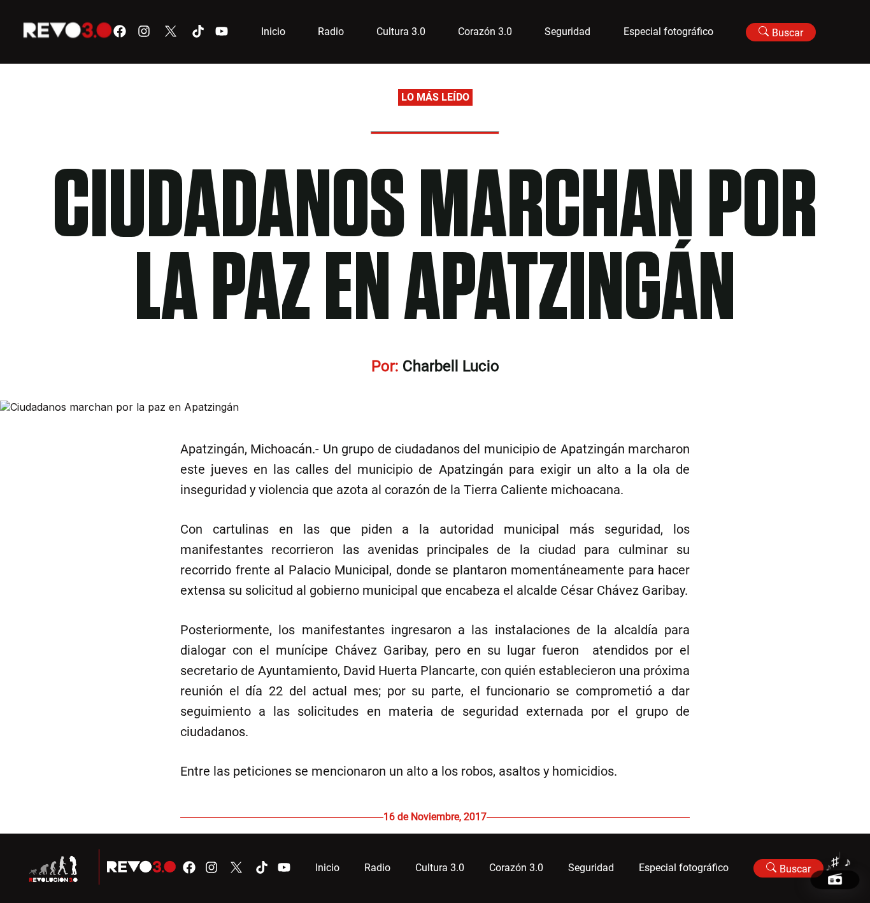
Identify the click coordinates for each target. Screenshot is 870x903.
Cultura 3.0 (400, 31)
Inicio (273, 31)
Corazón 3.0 (485, 31)
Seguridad (567, 31)
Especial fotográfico (668, 31)
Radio (331, 31)
